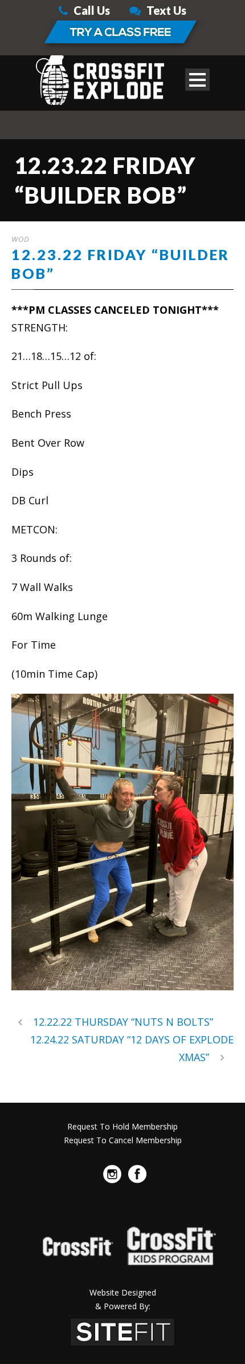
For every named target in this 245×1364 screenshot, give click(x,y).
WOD (20, 239)
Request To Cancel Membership (123, 1140)
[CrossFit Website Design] (122, 1330)
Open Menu (197, 79)
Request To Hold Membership (122, 1126)
